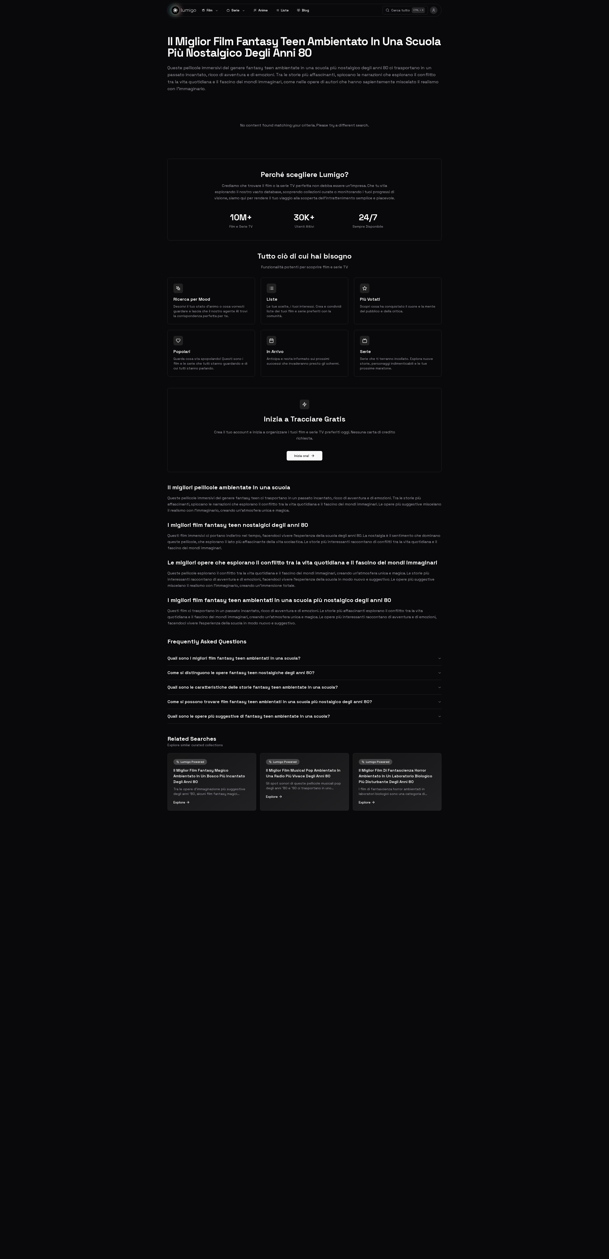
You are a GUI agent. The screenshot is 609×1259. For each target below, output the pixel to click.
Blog (305, 10)
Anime (263, 10)
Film (209, 10)
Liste (285, 10)
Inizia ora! (301, 456)
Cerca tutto (407, 10)
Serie (235, 10)
